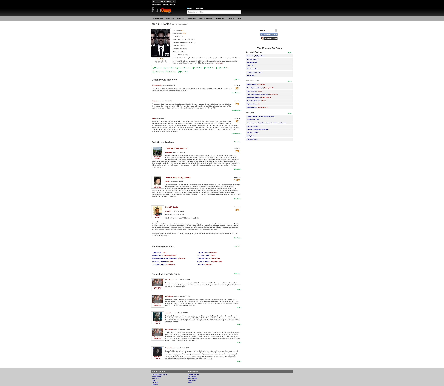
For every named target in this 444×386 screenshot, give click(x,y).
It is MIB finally (171, 207)
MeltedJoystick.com (169, 4)
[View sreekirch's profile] (157, 207)
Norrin (213, 255)
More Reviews (236, 93)
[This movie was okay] (161, 61)
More (289, 52)
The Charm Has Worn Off (176, 148)
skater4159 (261, 84)
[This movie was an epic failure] (155, 61)
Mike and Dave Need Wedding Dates (258, 129)
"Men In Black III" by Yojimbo (178, 178)
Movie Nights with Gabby (254, 87)
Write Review (210, 68)
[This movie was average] (160, 61)
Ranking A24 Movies (253, 97)
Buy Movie (158, 68)
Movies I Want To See (203, 261)
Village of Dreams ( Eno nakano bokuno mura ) (261, 116)
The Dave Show (215, 258)
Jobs (153, 380)
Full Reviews (160, 72)
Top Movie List (156, 252)
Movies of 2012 (156, 255)
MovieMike (157, 156)
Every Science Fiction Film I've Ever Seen (164, 258)
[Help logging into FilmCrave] (276, 31)
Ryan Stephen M (263, 107)
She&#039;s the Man (253, 119)
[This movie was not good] (158, 61)
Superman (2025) (252, 62)
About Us (155, 382)
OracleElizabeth (217, 261)
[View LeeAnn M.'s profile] (157, 348)
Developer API (156, 376)
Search (231, 18)
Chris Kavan (219, 63)
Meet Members (220, 18)
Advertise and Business (159, 374)
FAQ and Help (192, 376)
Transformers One (252, 69)
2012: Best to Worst (203, 255)
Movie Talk (180, 18)
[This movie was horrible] (156, 61)
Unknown (155, 101)
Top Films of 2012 (202, 252)
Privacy (190, 382)
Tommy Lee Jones (202, 258)
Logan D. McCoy (266, 97)
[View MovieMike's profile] (157, 148)
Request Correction (185, 68)
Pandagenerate (268, 87)
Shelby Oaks (250, 136)
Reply (238, 289)
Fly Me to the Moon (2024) (254, 72)
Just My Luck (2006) (253, 132)
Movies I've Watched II (253, 100)
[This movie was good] (163, 61)
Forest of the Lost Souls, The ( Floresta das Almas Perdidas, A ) (266, 123)
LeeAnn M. (157, 356)
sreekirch (157, 215)
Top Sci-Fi (200, 264)
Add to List (170, 68)
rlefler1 (260, 91)
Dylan (264, 100)
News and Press (192, 378)
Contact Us (155, 378)
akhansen (209, 264)
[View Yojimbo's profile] (157, 177)
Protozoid (182, 258)
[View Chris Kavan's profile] (157, 280)
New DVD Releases (205, 18)
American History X (252, 59)
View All (236, 79)
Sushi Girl (250, 65)
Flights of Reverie (252, 139)
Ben (164, 252)
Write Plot (199, 68)
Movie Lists (170, 18)
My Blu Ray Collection (159, 261)
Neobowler (213, 252)
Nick (153, 118)
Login (239, 18)
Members (201, 8)
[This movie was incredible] (166, 61)
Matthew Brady (157, 85)
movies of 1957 (251, 84)
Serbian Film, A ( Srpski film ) (255, 56)
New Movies (192, 18)
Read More (237, 169)
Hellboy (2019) (251, 75)
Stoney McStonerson (170, 255)
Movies (191, 8)
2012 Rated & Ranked (158, 264)
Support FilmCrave (193, 374)
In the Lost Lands (252, 126)
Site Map (155, 384)
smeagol (157, 321)
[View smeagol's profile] (157, 313)
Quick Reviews (224, 68)
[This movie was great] (165, 61)
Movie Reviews (158, 18)
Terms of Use (192, 380)
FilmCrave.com (156, 4)
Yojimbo (157, 186)
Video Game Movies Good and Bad (257, 94)
